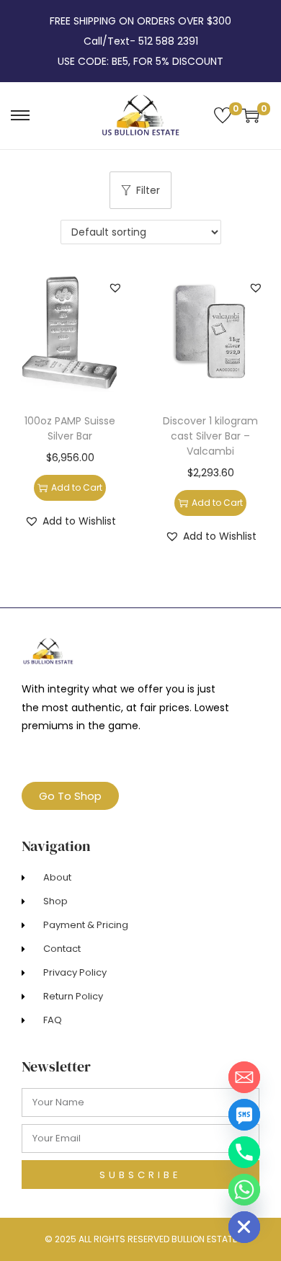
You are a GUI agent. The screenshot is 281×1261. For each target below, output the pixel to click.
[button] (115, 287)
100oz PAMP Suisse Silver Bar (69, 428)
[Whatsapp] (244, 1190)
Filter (148, 190)
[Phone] (244, 1152)
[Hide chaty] (244, 1227)
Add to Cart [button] (76, 487)
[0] (222, 115)
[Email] (244, 1077)
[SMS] (244, 1115)
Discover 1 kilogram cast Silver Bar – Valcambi (210, 436)
